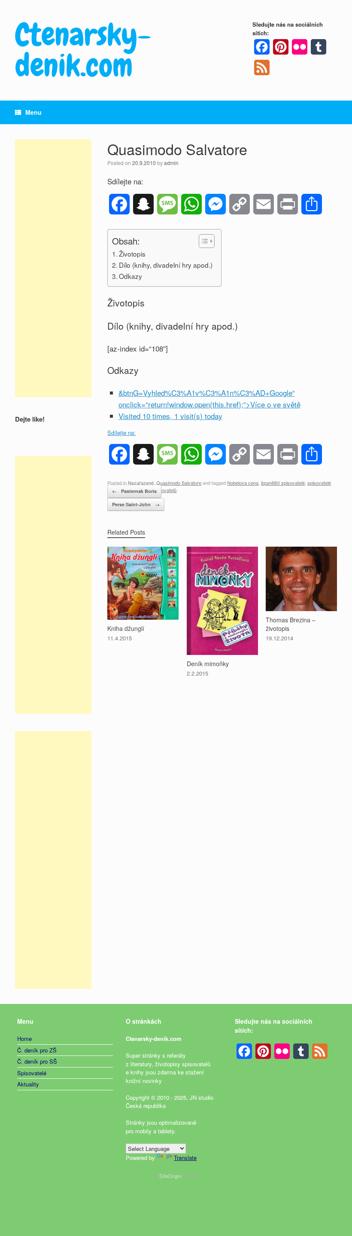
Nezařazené (141, 482)
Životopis (132, 253)
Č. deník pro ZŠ (37, 1050)
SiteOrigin (170, 1175)
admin (171, 162)
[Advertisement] (53, 268)
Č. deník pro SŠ (37, 1061)
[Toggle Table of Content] (202, 241)
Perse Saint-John (136, 504)
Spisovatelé (31, 1073)
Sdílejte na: (121, 432)
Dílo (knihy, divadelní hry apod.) (165, 264)
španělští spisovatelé (283, 482)
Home (24, 1038)
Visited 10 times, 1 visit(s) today (170, 415)
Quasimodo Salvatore (178, 482)
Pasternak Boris (134, 491)
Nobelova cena (242, 482)
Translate (185, 1157)
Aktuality (28, 1084)
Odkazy (130, 276)
